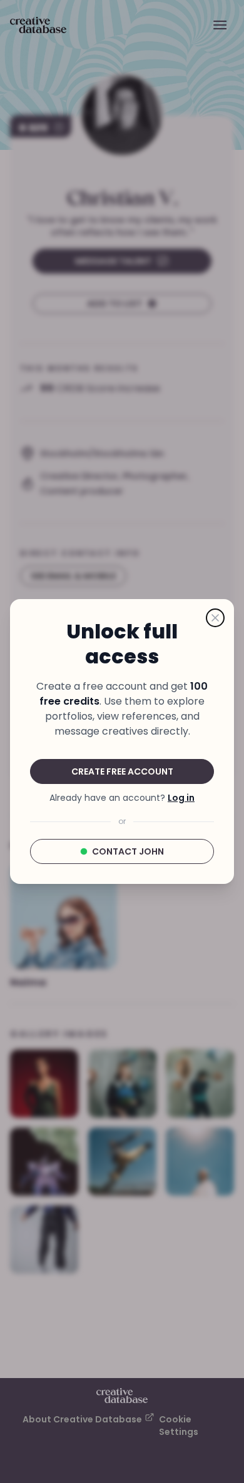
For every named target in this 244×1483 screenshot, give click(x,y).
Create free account (122, 771)
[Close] (215, 618)
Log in (181, 797)
